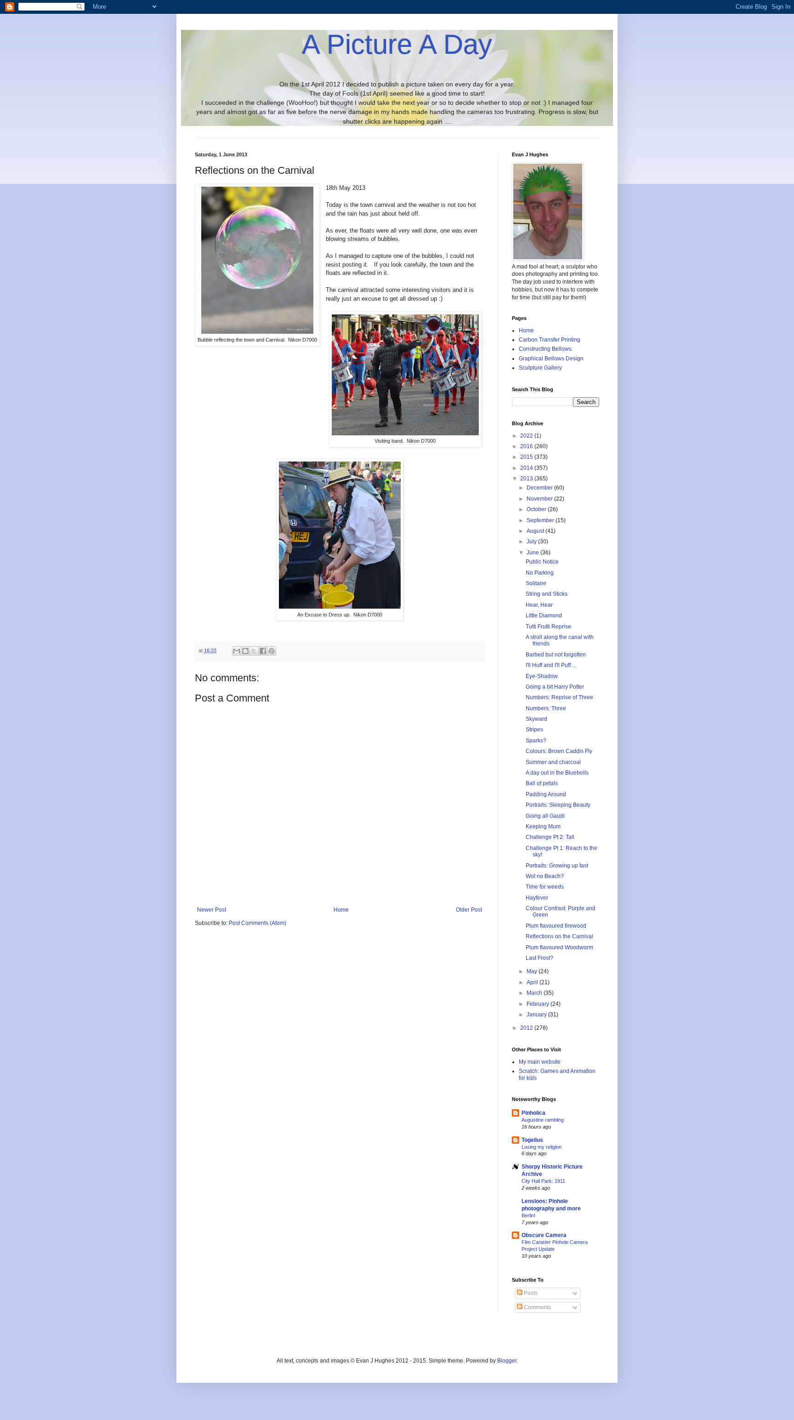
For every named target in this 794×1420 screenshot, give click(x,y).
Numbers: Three (546, 708)
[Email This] (236, 651)
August (536, 531)
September (541, 520)
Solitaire (536, 583)
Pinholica (533, 1113)
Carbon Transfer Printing (549, 339)
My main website (540, 1062)
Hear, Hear (539, 605)
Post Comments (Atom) (257, 923)
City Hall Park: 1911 (543, 1181)
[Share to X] (254, 651)
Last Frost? (539, 958)
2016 (527, 446)
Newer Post (211, 910)
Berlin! (528, 1215)
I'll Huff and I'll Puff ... (551, 665)
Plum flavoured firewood (556, 926)
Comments (536, 1307)
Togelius (532, 1140)
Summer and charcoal (553, 762)
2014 (527, 468)
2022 (527, 436)
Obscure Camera (544, 1235)
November (540, 499)
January (537, 1014)
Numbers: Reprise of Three (559, 697)
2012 (527, 1028)
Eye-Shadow (542, 676)
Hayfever (537, 898)
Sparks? (536, 740)
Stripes (534, 729)
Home (341, 910)
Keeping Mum (543, 826)
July (532, 541)
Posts (530, 1293)
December (540, 488)
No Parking (540, 573)
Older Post (469, 910)
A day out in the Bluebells (557, 773)
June (533, 552)
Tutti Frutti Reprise (548, 626)
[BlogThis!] (245, 651)
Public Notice (542, 562)
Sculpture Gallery (540, 368)
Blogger (506, 1360)
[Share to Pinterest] (271, 651)
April (533, 982)
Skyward (536, 719)
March (535, 993)
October (537, 509)
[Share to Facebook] (262, 651)
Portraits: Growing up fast (557, 865)
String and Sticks (546, 594)
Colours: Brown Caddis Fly (559, 751)
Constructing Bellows (545, 349)
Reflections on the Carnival (559, 936)
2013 (527, 478)
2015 (527, 457)
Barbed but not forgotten (556, 654)
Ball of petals (542, 783)
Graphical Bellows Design (551, 358)
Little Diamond (544, 615)
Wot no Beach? (545, 876)
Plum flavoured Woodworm (559, 947)
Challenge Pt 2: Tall (550, 837)
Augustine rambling (543, 1120)
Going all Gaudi (545, 816)
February (538, 1004)
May (533, 971)
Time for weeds (545, 887)
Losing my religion (541, 1147)
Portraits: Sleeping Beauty (558, 805)
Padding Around (546, 794)
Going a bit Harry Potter (555, 687)
